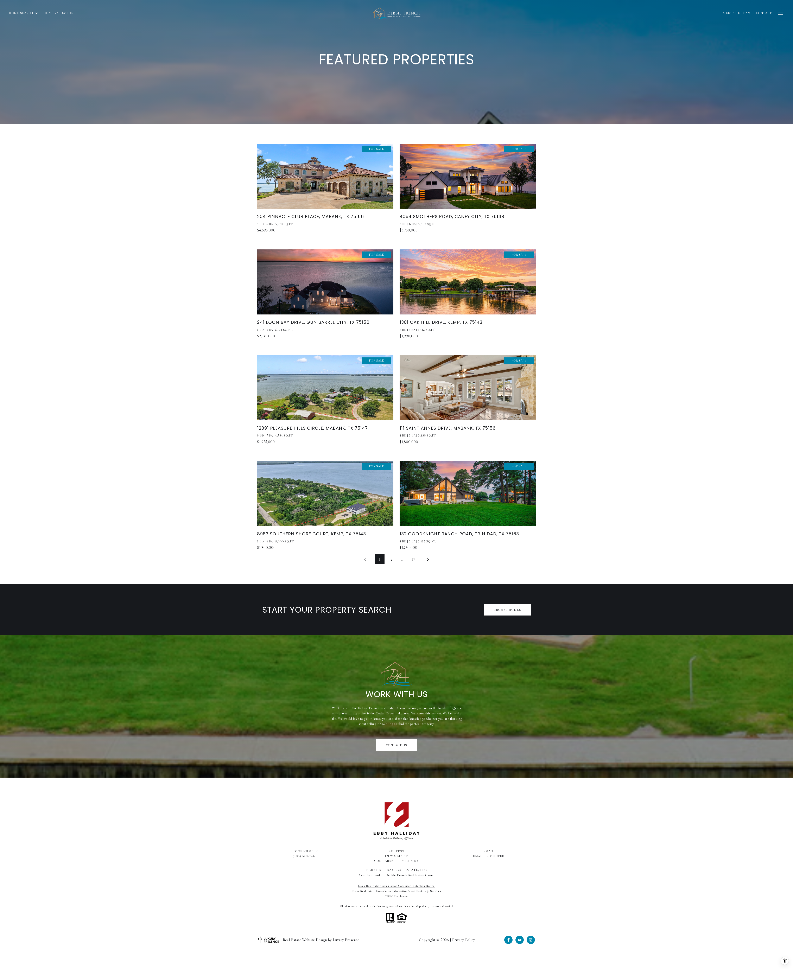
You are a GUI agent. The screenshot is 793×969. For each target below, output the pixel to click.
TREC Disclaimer (396, 896)
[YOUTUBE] (519, 940)
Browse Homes (507, 610)
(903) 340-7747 (304, 856)
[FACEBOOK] (508, 940)
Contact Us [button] (396, 745)
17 (413, 559)
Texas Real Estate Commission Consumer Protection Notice (396, 886)
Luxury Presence (346, 940)
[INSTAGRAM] (531, 940)
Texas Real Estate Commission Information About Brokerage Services (396, 891)
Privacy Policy (463, 940)
